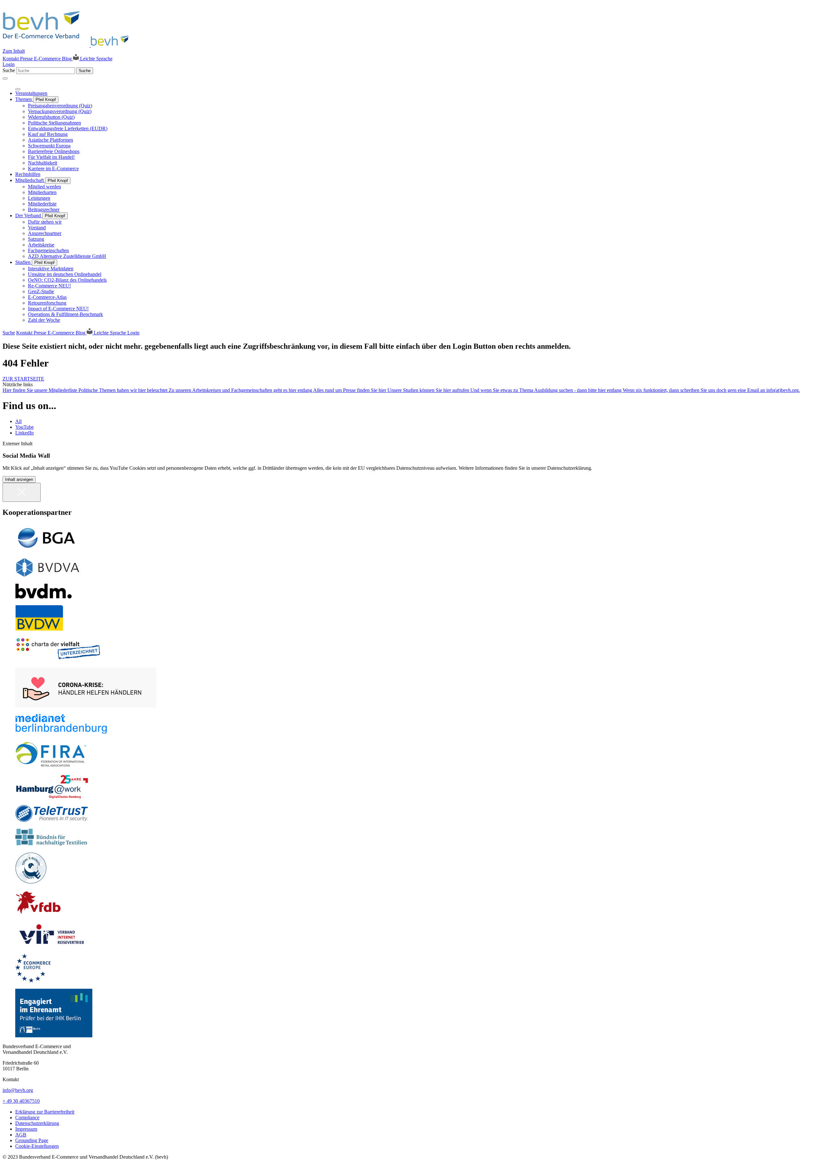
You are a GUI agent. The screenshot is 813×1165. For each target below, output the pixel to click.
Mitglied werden (44, 186)
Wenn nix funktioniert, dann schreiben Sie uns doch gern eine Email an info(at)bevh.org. (711, 390)
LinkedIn (24, 432)
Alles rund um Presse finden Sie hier (350, 390)
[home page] (67, 45)
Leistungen (39, 198)
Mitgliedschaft (30, 180)
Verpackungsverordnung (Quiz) (59, 111)
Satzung (36, 239)
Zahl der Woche (44, 320)
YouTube (24, 427)
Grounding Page (31, 1140)
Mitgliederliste (42, 203)
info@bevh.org (18, 1090)
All (18, 421)
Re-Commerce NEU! (49, 285)
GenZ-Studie (41, 291)
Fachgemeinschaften (48, 250)
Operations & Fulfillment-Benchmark (65, 314)
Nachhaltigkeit (42, 162)
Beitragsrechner (43, 209)
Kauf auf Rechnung (48, 134)
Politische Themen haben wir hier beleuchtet (123, 390)
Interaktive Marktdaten (50, 268)
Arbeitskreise (41, 244)
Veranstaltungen (31, 93)
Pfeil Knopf (46, 99)
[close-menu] (17, 89)
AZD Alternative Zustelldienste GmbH (67, 256)
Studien (23, 262)
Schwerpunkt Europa (49, 145)
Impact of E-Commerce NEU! (58, 308)
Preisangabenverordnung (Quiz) (60, 105)
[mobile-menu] (5, 78)
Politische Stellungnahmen (54, 122)
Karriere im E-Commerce (53, 168)
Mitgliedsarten (42, 192)
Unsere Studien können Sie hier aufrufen (428, 390)
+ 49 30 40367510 (21, 1101)
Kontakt (11, 58)
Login (9, 64)
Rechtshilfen (27, 174)
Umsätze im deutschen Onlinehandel (64, 274)
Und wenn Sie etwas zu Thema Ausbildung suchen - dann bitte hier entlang (546, 390)
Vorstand (37, 227)
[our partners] (406, 538)
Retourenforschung (47, 303)
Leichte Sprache (95, 58)
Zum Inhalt (14, 51)
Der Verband (28, 215)
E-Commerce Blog (53, 58)
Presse (27, 58)
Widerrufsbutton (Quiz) (51, 117)
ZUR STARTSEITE (23, 378)
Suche (9, 70)
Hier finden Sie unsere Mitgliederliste (40, 390)
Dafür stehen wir (45, 222)
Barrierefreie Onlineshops (53, 151)
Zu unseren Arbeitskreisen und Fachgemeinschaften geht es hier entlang (241, 390)
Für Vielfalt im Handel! (51, 157)
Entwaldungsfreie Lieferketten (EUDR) (67, 128)
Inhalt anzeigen (19, 479)
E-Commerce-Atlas (47, 297)
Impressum (26, 1129)
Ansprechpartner (44, 233)
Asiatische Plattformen (50, 140)
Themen (24, 99)
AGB (20, 1134)
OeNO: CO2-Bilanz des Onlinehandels (67, 280)
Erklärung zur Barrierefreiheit (44, 1111)
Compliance (27, 1117)
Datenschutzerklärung (37, 1123)
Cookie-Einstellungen (37, 1146)
